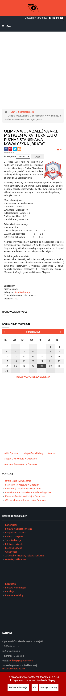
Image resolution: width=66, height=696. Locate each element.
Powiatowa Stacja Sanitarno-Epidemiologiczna (28, 492)
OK (34, 687)
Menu (8, 26)
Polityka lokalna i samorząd (18, 528)
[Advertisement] (33, 66)
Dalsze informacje (18, 687)
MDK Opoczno (11, 453)
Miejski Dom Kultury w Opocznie (20, 458)
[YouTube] (61, 17)
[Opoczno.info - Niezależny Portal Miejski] (33, 8)
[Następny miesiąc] (61, 331)
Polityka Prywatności (15, 587)
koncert (52, 453)
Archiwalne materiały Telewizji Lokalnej (24, 555)
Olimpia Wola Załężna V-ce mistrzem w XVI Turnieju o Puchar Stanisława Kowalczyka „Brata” (31, 137)
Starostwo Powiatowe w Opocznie (22, 484)
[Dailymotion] (58, 17)
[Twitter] (54, 17)
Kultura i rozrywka (14, 536)
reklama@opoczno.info (13, 668)
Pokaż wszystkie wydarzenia (33, 377)
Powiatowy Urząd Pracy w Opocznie (23, 488)
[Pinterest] (10, 149)
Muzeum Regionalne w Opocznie (20, 464)
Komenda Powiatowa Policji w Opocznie (25, 496)
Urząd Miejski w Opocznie (18, 481)
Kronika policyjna (13, 548)
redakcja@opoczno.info (21, 660)
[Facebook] (50, 17)
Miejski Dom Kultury (33, 453)
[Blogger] (19, 149)
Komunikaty (11, 525)
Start (13, 112)
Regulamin (10, 584)
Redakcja (9, 591)
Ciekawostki (11, 552)
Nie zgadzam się (49, 687)
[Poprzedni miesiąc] (5, 331)
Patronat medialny (14, 595)
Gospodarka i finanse (15, 532)
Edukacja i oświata (14, 544)
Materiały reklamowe (15, 559)
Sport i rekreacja (26, 112)
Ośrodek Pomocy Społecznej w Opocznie (25, 500)
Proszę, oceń (10, 156)
